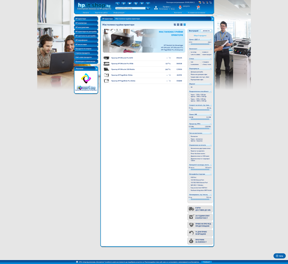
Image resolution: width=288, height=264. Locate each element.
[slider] (190, 44)
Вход (173, 9)
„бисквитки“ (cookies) (104, 262)
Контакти (178, 13)
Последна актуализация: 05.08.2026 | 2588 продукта (170, 2)
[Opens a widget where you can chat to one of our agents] (279, 256)
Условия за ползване (196, 13)
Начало (86, 13)
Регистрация (163, 9)
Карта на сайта (101, 13)
